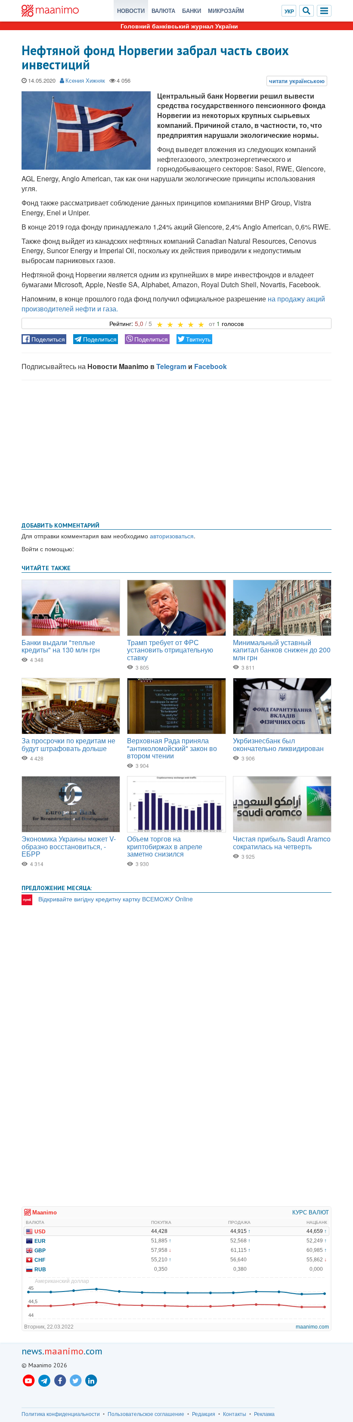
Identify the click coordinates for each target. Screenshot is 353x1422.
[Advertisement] (176, 449)
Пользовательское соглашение (146, 1413)
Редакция (203, 1413)
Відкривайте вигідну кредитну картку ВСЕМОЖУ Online (115, 898)
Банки (191, 10)
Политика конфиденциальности (61, 1413)
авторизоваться (172, 535)
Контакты (234, 1413)
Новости (131, 10)
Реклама (264, 1413)
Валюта (163, 10)
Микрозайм (226, 10)
